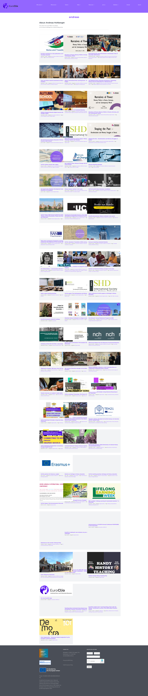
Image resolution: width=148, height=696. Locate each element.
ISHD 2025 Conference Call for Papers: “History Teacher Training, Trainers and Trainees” (78, 139)
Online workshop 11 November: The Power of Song (77, 394)
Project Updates (91, 57)
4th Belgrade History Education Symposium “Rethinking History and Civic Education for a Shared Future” (102, 81)
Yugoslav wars (79, 271)
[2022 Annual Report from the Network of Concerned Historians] (104, 335)
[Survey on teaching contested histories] (104, 234)
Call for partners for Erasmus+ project (50, 474)
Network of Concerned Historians (94, 345)
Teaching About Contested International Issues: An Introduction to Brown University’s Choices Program (77, 609)
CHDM (110, 270)
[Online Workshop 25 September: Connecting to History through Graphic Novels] (56, 437)
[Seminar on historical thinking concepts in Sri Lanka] (104, 259)
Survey (97, 244)
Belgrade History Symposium (102, 84)
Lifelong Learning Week (93, 504)
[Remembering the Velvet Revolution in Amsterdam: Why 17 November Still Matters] (104, 46)
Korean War (46, 167)
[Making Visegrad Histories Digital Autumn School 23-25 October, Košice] (56, 105)
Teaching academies (44, 476)
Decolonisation (91, 142)
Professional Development (74, 218)
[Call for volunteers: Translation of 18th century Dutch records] (80, 233)
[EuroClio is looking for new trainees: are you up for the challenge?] (80, 520)
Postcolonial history (98, 448)
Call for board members (93, 191)
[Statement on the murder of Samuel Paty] (56, 532)
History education (115, 421)
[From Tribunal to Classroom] (56, 564)
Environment (67, 218)
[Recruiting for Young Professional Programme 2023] (104, 311)
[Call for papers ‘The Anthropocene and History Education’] (80, 286)
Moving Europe (82, 84)
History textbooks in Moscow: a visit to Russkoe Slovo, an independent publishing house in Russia (102, 368)
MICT (79, 270)
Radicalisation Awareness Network (47, 244)
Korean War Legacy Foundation (53, 167)
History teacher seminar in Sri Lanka (73, 189)
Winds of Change (75, 167)
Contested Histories (68, 112)
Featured (61, 56)
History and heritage (72, 476)
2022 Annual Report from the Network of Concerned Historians (104, 342)
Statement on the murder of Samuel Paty (51, 542)
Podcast (70, 167)
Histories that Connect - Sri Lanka (70, 191)
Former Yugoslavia (72, 270)
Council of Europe (49, 57)
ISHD (68, 142)
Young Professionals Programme (94, 320)
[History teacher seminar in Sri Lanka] (80, 182)
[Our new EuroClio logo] (56, 590)
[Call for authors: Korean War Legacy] (56, 157)
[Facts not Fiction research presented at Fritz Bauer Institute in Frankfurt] (56, 73)
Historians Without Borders (93, 115)
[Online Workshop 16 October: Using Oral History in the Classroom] (56, 410)
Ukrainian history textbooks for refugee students (77, 318)
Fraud (94, 167)
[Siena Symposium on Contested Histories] (80, 99)
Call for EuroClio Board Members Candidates (99, 189)
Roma (53, 57)
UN (43, 577)
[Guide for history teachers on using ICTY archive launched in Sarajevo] (80, 259)
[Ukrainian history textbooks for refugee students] (80, 311)
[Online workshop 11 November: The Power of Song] (80, 386)
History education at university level (95, 422)
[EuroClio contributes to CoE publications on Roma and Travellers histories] (56, 43)
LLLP (98, 504)
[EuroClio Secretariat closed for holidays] (56, 311)
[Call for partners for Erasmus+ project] (56, 463)
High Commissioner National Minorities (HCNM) (80, 112)
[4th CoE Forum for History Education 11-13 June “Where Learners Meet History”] (56, 131)
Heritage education (47, 271)
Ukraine (92, 218)
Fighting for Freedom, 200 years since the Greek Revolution (55, 368)
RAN (53, 244)
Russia (105, 142)
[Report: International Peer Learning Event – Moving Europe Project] (80, 73)
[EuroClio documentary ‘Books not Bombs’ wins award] (104, 206)
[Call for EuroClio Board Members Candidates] (104, 182)
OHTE (110, 84)
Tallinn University (115, 296)
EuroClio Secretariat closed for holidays (50, 319)
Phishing (97, 167)
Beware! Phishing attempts (95, 164)
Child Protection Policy (68, 665)
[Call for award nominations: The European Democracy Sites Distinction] (80, 335)
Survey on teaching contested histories (98, 242)
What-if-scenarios (92, 395)
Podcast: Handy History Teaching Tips (98, 575)
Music (85, 395)
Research (56, 84)
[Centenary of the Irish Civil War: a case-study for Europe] (56, 335)
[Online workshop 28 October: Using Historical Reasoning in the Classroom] (104, 386)
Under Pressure (46, 395)
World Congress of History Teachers (75, 422)
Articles (101, 83)
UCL (79, 218)
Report (95, 57)
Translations (67, 244)
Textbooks (109, 369)
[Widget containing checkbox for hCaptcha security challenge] (95, 661)
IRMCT (77, 270)
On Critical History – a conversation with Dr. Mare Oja (54, 268)
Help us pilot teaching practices (48, 293)
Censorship (115, 344)
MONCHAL (94, 244)
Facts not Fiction (43, 84)
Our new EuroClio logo (46, 598)
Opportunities (111, 114)
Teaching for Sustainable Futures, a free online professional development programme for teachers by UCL (79, 215)
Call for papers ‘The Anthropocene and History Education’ (79, 293)
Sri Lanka (78, 191)
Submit (89, 666)
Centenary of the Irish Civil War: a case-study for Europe (54, 343)
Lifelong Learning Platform (111, 503)
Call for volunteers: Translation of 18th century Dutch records (79, 242)
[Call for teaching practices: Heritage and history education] (104, 463)
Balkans (107, 610)
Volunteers (71, 244)
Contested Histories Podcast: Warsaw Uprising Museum (78, 445)
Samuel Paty (51, 545)
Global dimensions (92, 448)
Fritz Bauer (52, 84)
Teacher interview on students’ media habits (52, 393)
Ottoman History (48, 371)
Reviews (56, 369)
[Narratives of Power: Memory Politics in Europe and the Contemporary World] (80, 44)
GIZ (112, 270)
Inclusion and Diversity (77, 502)
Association (54, 56)
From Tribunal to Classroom (47, 574)
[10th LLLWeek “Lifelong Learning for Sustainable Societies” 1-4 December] (104, 494)
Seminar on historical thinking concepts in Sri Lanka (101, 268)
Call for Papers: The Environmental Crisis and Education (54, 503)
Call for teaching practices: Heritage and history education (103, 474)
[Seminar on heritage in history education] (80, 466)
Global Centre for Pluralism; (113, 610)
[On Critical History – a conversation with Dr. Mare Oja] (56, 259)
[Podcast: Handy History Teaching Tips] (104, 568)
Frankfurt (48, 84)
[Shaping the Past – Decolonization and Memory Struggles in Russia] (104, 132)
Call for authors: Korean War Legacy (49, 164)
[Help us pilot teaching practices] (56, 286)
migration (77, 84)
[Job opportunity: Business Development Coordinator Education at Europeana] (56, 182)
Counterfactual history (111, 394)
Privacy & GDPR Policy (68, 660)
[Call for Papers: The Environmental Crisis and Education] (56, 492)
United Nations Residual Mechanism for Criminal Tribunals (54, 577)
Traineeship (112, 319)
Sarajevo (82, 270)
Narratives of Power (74, 58)
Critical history (114, 447)
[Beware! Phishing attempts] (104, 157)
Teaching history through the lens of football (75, 500)
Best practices (109, 447)
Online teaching (104, 422)
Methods (116, 394)
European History (109, 421)
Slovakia (112, 57)
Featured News (80, 57)
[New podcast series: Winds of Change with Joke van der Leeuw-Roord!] (80, 157)
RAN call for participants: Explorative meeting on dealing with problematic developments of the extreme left (56, 241)
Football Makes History (69, 502)
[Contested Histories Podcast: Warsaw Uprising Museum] (80, 437)
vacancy (116, 319)
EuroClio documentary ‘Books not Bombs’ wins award (102, 216)
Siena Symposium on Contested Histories (75, 109)
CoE (107, 84)
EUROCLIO (58, 56)
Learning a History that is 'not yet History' (96, 611)
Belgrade (94, 84)
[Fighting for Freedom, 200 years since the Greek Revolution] (56, 360)
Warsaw (76, 448)
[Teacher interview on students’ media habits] (56, 386)
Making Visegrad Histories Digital (105, 57)
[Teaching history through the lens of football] (80, 490)
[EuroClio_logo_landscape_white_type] (10, 3)
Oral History (61, 422)
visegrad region (52, 116)
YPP (100, 320)
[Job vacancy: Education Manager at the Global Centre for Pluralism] (80, 360)
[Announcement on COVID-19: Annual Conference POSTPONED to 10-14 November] (104, 516)
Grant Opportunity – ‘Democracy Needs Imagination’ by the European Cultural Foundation (55, 638)
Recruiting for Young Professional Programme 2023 (101, 318)
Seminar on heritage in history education (75, 474)
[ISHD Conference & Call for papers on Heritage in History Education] (104, 286)
